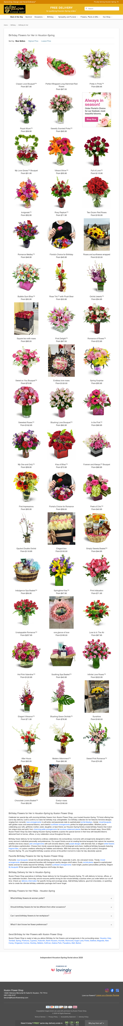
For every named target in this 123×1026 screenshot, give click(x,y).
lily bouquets (13, 867)
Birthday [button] (50, 17)
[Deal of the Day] (96, 109)
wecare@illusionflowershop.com (16, 997)
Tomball (12, 940)
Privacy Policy (53, 1016)
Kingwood (18, 943)
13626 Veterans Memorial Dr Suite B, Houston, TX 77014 (25, 993)
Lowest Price (46, 41)
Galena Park (57, 943)
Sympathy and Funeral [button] (67, 17)
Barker (78, 943)
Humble (61, 940)
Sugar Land (78, 940)
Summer (28, 17)
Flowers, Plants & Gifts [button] (90, 17)
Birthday (13, 25)
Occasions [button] (38, 17)
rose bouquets (22, 860)
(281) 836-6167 (10, 995)
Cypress (33, 940)
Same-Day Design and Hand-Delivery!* (20, 1)
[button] (116, 1016)
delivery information (29, 881)
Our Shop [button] (107, 17)
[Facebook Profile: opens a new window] (112, 990)
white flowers (109, 843)
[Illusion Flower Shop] (21, 9)
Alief (73, 943)
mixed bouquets (105, 822)
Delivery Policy (83, 1016)
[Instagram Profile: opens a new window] (107, 990)
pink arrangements (36, 843)
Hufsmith (41, 940)
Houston (103, 938)
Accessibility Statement (68, 1016)
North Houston (51, 940)
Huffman (47, 943)
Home (6, 25)
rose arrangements (33, 822)
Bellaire (40, 943)
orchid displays (86, 822)
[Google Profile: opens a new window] (117, 990)
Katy (109, 938)
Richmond (69, 940)
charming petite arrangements (45, 829)
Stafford (93, 940)
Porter (86, 940)
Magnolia (100, 940)
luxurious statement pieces (69, 829)
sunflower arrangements (60, 824)
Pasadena (67, 943)
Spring (18, 940)
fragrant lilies (13, 848)
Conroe (26, 943)
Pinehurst (25, 940)
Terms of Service (40, 1016)
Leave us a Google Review (107, 995)
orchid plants (88, 862)
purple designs (75, 843)
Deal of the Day (16, 17)
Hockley (33, 943)
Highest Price (33, 41)
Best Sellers (20, 41)
